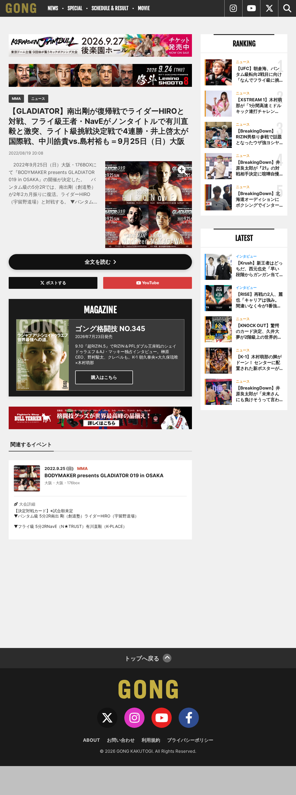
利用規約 (151, 740)
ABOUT (91, 740)
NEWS (53, 8)
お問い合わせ (121, 740)
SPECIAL (75, 8)
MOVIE (144, 8)
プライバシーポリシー (190, 740)
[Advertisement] (100, 590)
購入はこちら (104, 377)
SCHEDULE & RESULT (110, 8)
